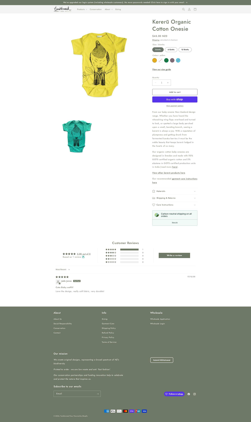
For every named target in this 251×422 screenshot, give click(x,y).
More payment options (174, 106)
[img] (62, 276)
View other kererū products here (168, 172)
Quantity (155, 77)
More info (175, 222)
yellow (154, 60)
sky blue (178, 60)
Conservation (59, 328)
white (160, 60)
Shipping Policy (109, 328)
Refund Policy (108, 332)
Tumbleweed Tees (66, 416)
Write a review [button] (174, 255)
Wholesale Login (157, 323)
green (166, 60)
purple (172, 60)
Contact (57, 332)
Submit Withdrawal (161, 360)
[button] (82, 9)
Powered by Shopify (81, 416)
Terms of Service (109, 342)
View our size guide (161, 69)
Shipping (155, 40)
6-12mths (171, 49)
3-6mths (158, 49)
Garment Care (108, 323)
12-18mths (185, 49)
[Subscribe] (98, 394)
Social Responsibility (63, 323)
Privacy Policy (108, 337)
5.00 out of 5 (84, 253)
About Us (58, 319)
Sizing (104, 319)
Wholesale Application (160, 319)
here (174, 166)
